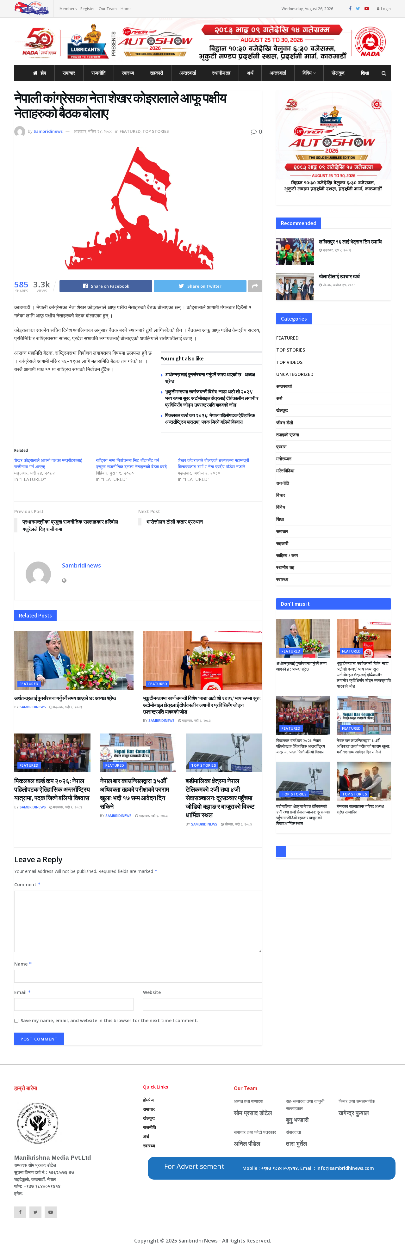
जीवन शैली (284, 423)
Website (152, 992)
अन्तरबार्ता (187, 73)
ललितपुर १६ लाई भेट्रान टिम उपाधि (350, 241)
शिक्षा (365, 73)
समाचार (69, 73)
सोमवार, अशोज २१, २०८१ (338, 284)
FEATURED (130, 131)
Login (385, 8)
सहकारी (156, 73)
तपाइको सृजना (287, 435)
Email (22, 992)
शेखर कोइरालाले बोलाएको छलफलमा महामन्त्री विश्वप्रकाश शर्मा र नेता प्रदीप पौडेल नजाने (213, 463)
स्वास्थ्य (128, 73)
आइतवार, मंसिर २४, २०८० (93, 131)
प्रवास (281, 447)
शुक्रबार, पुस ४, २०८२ (336, 250)
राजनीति (98, 73)
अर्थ (250, 73)
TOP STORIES (155, 131)
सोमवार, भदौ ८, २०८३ (238, 824)
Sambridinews (48, 131)
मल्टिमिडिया (285, 471)
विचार (280, 495)
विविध (307, 73)
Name (23, 964)
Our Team (108, 8)
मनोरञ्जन (283, 459)
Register (87, 8)
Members (68, 8)
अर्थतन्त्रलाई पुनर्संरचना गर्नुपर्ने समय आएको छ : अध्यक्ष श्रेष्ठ (65, 698)
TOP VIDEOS (289, 362)
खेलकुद (338, 73)
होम (43, 73)
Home (126, 8)
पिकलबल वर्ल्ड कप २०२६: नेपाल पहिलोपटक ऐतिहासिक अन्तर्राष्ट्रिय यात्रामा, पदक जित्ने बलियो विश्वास (52, 789)
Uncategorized (295, 374)
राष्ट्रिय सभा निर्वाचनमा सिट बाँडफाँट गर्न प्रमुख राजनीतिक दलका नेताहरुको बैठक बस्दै (131, 463)
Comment (27, 884)
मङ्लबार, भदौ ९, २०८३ (67, 706)
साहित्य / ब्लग (287, 555)
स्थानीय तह (221, 73)
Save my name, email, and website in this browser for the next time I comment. (109, 1020)
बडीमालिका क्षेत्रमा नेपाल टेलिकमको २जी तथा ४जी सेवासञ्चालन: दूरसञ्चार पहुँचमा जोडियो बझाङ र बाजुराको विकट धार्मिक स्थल (220, 798)
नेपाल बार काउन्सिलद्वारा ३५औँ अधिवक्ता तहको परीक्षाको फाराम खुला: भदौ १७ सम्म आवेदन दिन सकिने (363, 746)
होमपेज (148, 1100)
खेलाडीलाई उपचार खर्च (339, 276)
